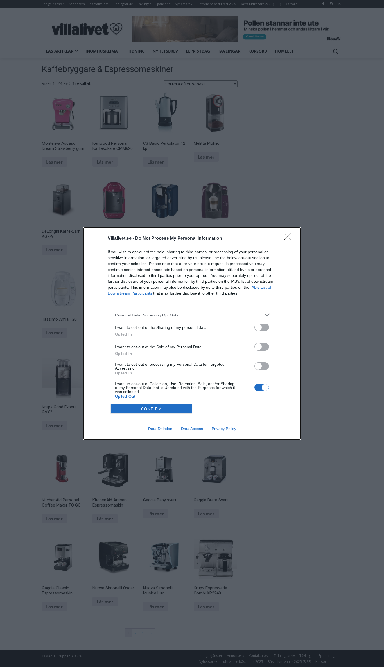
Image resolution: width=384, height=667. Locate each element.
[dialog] (192, 333)
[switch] (261, 327)
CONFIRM (151, 409)
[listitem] (192, 315)
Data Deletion (160, 428)
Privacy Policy (224, 428)
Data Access (192, 428)
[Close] (289, 238)
